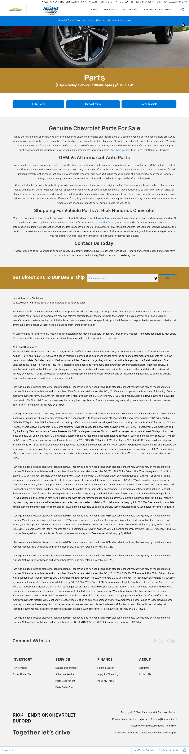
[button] (183, 10)
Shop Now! (124, 20)
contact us (62, 255)
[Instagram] (167, 641)
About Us (144, 668)
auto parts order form (101, 223)
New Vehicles (20, 668)
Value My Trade (105, 681)
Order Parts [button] (38, 104)
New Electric (110, 10)
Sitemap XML (168, 719)
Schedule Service (64, 674)
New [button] (94, 10)
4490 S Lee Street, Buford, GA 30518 (135, 2)
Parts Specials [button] (149, 104)
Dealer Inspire (168, 733)
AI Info (145, 719)
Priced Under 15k (22, 674)
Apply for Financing (107, 674)
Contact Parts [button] (93, 104)
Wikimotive (158, 726)
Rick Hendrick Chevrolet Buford (159, 712)
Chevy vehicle (122, 150)
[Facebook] (155, 641)
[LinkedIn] (173, 641)
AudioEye (171, 726)
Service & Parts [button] (151, 10)
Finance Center (105, 668)
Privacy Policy (119, 719)
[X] (161, 641)
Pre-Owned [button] (129, 10)
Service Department (66, 668)
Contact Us (145, 674)
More (168, 10)
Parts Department (65, 681)
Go (167, 278)
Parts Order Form (64, 687)
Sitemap (155, 719)
